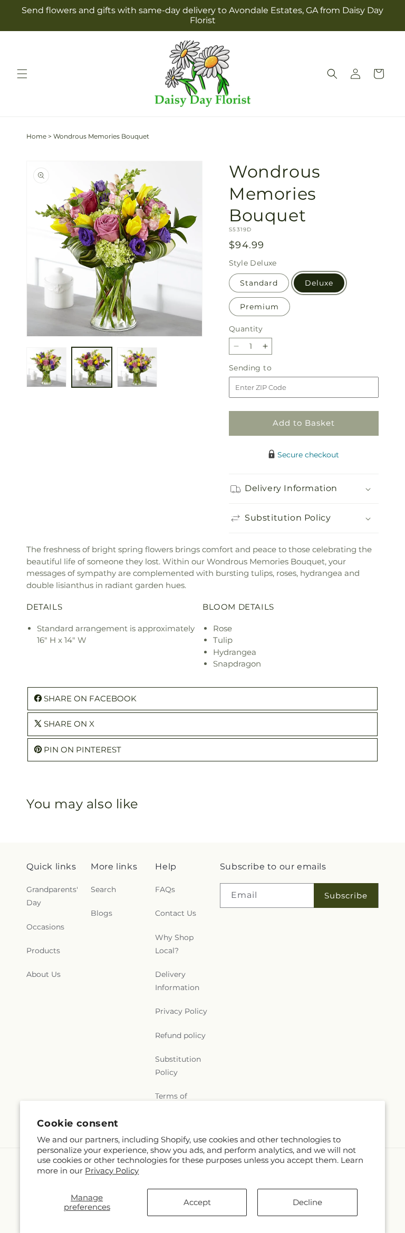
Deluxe (319, 283)
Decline (307, 1202)
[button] (22, 73)
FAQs (165, 889)
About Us (43, 974)
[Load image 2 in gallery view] (92, 367)
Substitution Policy (178, 1065)
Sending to (266, 368)
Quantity (246, 329)
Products (43, 950)
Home (36, 136)
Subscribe (346, 895)
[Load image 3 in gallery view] (137, 367)
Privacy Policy (112, 1171)
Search (103, 889)
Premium (259, 306)
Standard (259, 283)
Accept (197, 1202)
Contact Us (175, 913)
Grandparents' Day (52, 896)
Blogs (101, 913)
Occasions (45, 927)
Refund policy (180, 1035)
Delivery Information (177, 981)
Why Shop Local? (174, 944)
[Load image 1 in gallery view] (46, 367)
